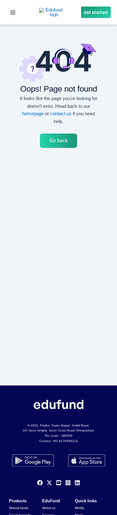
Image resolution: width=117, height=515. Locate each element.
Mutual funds (18, 508)
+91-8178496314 (65, 441)
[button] (96, 12)
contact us (60, 113)
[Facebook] (40, 482)
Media (79, 508)
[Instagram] (68, 482)
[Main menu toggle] (12, 12)
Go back (58, 140)
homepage (33, 113)
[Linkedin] (77, 482)
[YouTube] (58, 482)
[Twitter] (49, 482)
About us (49, 508)
